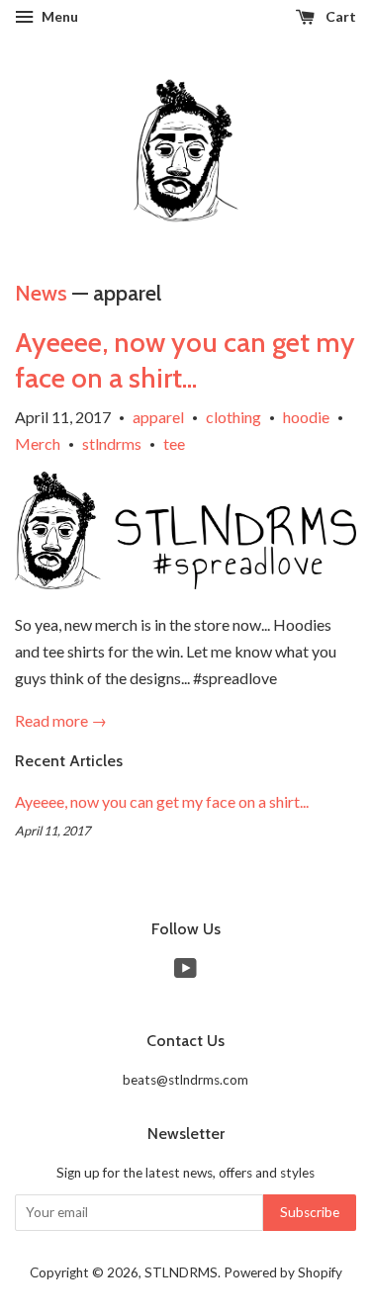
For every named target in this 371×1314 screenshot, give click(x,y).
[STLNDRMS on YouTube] (185, 972)
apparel (158, 416)
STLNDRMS (181, 1272)
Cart (339, 16)
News (41, 293)
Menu (58, 16)
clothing (233, 416)
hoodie (306, 416)
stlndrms (111, 443)
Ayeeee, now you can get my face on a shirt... (162, 801)
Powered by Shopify (283, 1272)
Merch (37, 443)
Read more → (61, 720)
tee (174, 443)
